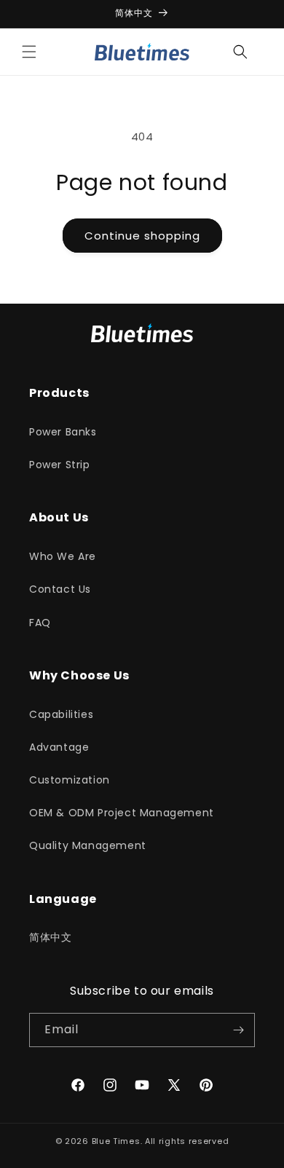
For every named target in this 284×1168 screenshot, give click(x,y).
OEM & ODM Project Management (121, 812)
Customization (69, 780)
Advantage (59, 747)
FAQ (40, 622)
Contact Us (60, 589)
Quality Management (87, 845)
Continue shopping (142, 235)
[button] (29, 52)
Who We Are (62, 556)
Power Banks (63, 432)
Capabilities (61, 714)
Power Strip (59, 464)
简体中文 (50, 937)
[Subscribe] (238, 1030)
